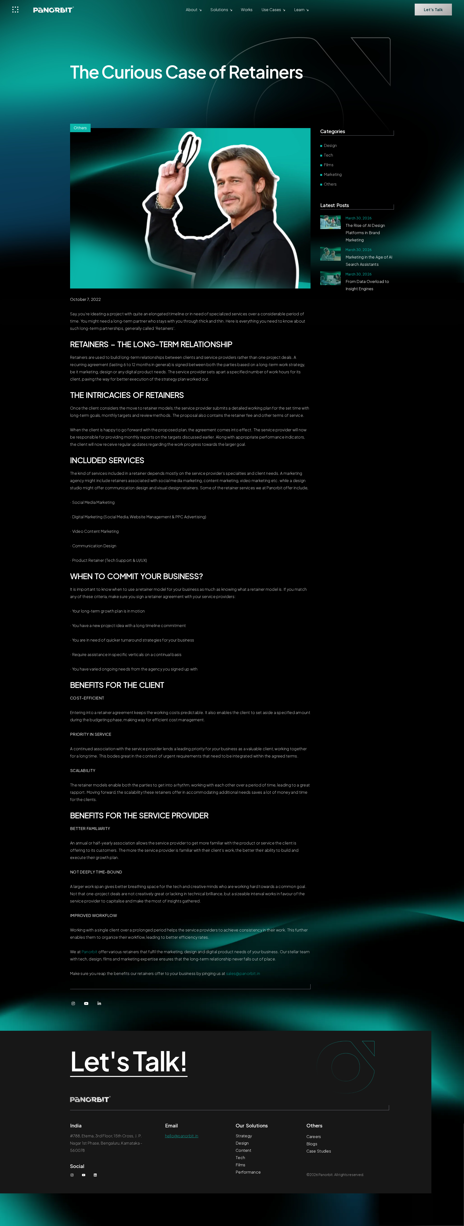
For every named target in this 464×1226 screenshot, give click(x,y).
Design (330, 145)
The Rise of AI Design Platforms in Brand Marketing (365, 232)
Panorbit (89, 951)
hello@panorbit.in (181, 1135)
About (191, 9)
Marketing (333, 174)
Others (330, 184)
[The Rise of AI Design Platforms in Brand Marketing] (330, 222)
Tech (328, 155)
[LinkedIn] (99, 1003)
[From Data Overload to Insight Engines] (330, 278)
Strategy (244, 1135)
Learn (299, 9)
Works (247, 9)
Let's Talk (433, 9)
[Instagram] (73, 1003)
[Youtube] (86, 1003)
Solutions (219, 9)
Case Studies (318, 1151)
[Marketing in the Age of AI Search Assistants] (330, 254)
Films (329, 164)
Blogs (312, 1143)
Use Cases (271, 9)
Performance (248, 1172)
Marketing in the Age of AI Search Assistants (369, 260)
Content (243, 1150)
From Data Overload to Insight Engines (367, 285)
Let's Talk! (129, 1061)
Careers (313, 1136)
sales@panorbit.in (243, 973)
